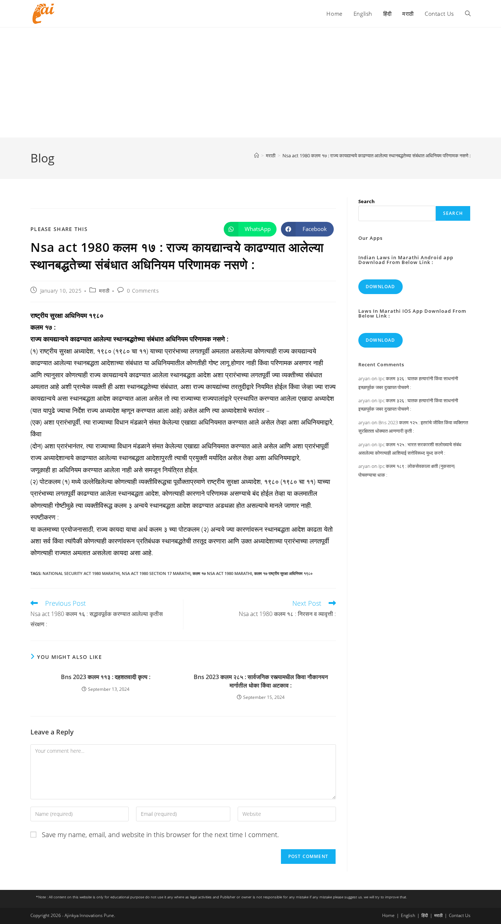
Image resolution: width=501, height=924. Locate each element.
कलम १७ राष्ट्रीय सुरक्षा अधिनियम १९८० (283, 573)
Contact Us (460, 915)
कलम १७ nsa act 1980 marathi (222, 573)
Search (366, 201)
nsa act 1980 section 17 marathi (156, 573)
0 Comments (143, 290)
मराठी (104, 290)
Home (388, 915)
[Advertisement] (250, 82)
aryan (364, 378)
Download (380, 286)
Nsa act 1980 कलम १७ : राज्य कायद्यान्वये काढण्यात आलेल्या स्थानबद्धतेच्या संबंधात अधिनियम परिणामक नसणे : (376, 155)
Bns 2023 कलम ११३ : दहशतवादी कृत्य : (105, 677)
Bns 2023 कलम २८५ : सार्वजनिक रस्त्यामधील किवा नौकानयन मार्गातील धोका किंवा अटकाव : (261, 681)
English (408, 915)
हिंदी (424, 915)
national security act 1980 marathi (81, 573)
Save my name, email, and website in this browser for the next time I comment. (160, 834)
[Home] (256, 155)
